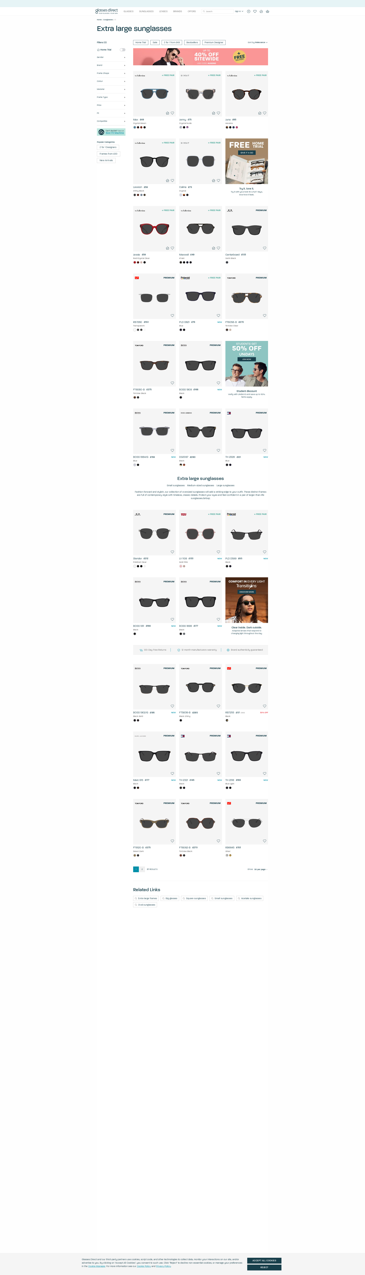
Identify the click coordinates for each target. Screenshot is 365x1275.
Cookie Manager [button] (96, 1266)
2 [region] (142, 869)
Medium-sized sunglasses (200, 485)
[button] (111, 57)
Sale (155, 42)
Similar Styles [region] (154, 109)
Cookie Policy (144, 1266)
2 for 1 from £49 (172, 42)
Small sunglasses (176, 485)
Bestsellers (192, 42)
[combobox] (218, 11)
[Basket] (267, 11)
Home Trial (140, 42)
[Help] (249, 11)
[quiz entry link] (111, 135)
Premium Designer (214, 42)
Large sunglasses (226, 485)
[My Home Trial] (261, 11)
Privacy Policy (163, 1266)
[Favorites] (255, 11)
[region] (240, 11)
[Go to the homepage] (107, 11)
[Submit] (204, 11)
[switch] (122, 49)
